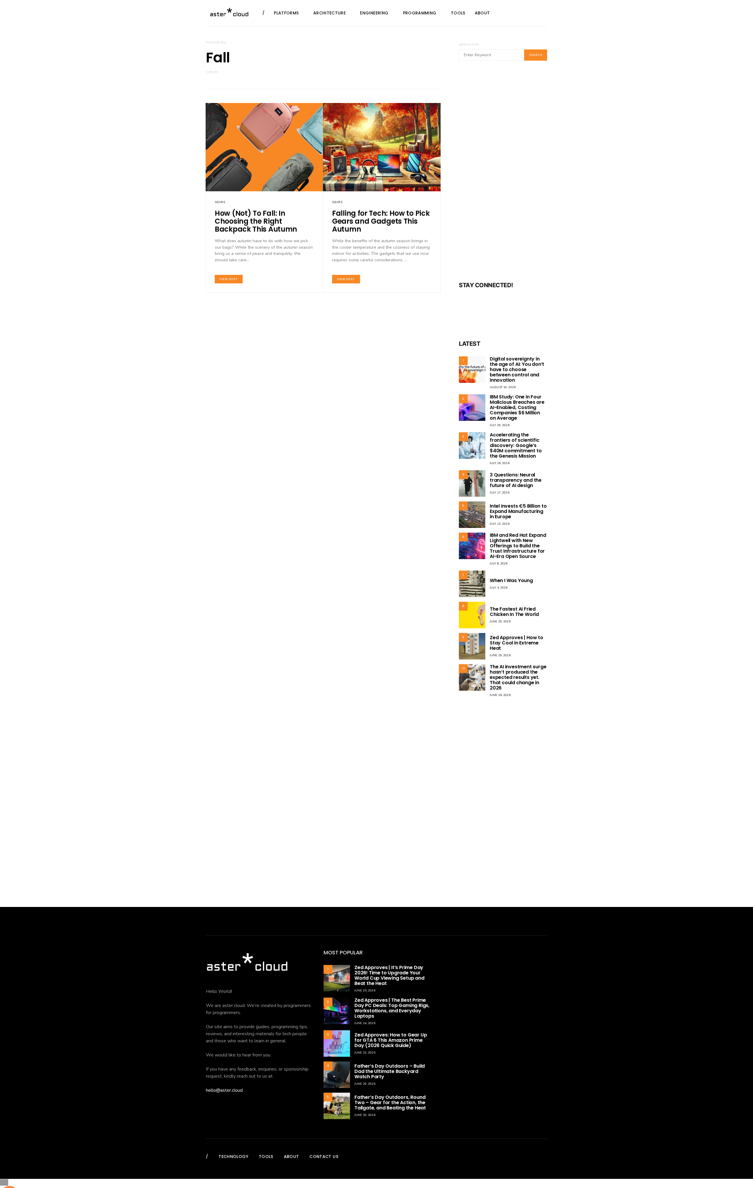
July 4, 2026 (499, 588)
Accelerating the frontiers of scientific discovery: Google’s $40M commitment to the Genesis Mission (516, 445)
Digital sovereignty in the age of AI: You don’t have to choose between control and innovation (517, 369)
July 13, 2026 (499, 524)
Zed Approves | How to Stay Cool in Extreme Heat (516, 643)
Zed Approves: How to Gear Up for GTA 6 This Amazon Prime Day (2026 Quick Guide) (390, 1040)
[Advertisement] (503, 175)
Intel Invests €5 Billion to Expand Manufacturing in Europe (518, 511)
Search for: (469, 45)
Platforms (286, 13)
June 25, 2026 (364, 990)
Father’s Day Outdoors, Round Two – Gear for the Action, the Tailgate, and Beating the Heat (390, 1102)
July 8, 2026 (499, 563)
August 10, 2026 (503, 387)
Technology (233, 1156)
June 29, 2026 (500, 621)
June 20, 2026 (364, 1084)
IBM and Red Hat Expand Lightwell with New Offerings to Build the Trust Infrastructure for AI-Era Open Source (518, 546)
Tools (458, 13)
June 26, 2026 (500, 695)
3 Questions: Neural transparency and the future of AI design (516, 480)
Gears (220, 202)
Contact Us (323, 1156)
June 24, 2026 (364, 1023)
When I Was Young (511, 580)
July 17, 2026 (499, 493)
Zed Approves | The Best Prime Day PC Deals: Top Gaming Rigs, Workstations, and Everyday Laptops (391, 1008)
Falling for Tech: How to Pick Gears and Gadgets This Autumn (380, 221)
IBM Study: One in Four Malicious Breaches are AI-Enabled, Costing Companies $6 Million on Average (517, 407)
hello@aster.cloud (224, 1090)
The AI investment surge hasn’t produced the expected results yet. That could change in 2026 (518, 677)
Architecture (329, 13)
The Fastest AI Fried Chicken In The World (514, 612)
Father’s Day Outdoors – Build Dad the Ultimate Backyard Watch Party (389, 1071)
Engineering (374, 13)
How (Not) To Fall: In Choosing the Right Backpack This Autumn (256, 221)
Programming (420, 13)
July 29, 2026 (499, 425)
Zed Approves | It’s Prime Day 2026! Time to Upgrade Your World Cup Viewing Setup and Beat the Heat (389, 975)
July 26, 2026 (499, 463)
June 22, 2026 (364, 1053)
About (482, 13)
